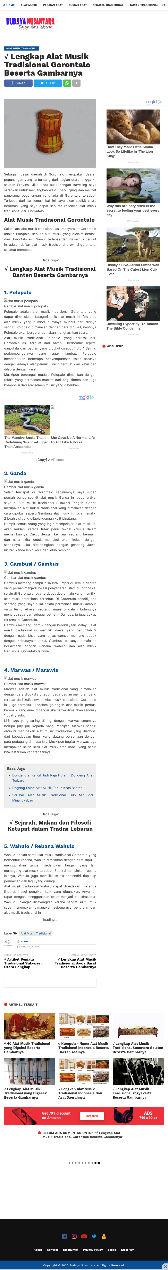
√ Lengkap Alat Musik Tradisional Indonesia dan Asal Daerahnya (80, 1093)
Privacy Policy (93, 1249)
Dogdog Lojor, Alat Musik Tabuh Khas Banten (47, 788)
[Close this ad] (165, 1266)
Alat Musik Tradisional (36, 933)
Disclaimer (70, 1249)
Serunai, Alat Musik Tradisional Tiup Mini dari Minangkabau (53, 797)
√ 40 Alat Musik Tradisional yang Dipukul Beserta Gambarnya (27, 1048)
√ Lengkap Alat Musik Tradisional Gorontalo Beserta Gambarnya (47, 65)
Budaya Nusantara (82, 1265)
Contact (52, 1249)
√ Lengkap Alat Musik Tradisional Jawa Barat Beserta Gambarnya (75, 963)
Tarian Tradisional (144, 5)
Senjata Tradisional (108, 5)
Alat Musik (29, 5)
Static (112, 1249)
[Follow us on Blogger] (103, 1236)
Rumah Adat (78, 5)
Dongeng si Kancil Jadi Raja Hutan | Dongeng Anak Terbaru (53, 778)
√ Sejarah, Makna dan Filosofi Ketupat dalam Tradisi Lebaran (50, 825)
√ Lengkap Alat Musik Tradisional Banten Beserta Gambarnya (50, 272)
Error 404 (128, 1249)
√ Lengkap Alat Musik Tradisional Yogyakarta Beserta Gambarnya (132, 1093)
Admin (24, 941)
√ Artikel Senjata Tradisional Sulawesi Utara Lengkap (23, 963)
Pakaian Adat (53, 5)
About (38, 1249)
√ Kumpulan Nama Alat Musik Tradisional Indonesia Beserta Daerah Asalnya (83, 1048)
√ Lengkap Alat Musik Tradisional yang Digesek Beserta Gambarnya (25, 1093)
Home (10, 5)
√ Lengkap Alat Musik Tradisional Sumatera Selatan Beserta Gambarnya (138, 1048)
